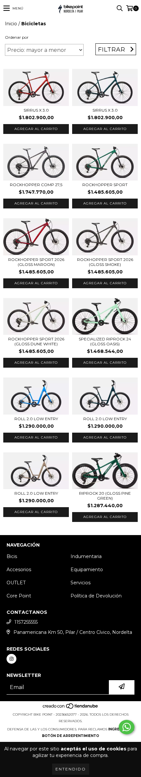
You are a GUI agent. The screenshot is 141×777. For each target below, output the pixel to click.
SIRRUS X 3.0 (36, 110)
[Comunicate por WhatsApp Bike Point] (126, 727)
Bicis (12, 556)
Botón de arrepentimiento (70, 736)
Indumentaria (86, 556)
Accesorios (19, 569)
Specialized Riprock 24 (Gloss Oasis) (105, 341)
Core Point (19, 596)
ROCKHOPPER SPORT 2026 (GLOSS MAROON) (36, 262)
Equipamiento (86, 569)
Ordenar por (17, 37)
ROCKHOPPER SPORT (105, 184)
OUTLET (16, 583)
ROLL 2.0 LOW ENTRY (36, 418)
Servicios (80, 583)
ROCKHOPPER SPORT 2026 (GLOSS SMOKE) (105, 262)
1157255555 (26, 622)
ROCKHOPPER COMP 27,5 (36, 184)
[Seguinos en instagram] (11, 659)
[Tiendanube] (70, 708)
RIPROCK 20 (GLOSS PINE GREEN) (105, 496)
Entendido (70, 768)
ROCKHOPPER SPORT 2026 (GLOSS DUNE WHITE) (36, 341)
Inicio (11, 24)
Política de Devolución (96, 596)
